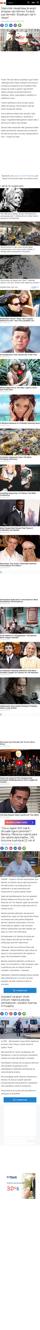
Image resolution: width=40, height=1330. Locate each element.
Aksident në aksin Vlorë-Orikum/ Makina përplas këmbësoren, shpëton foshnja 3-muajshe (19, 1001)
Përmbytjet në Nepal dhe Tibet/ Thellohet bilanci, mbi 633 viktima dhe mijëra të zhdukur (20, 281)
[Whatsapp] (19, 26)
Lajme (10, 2)
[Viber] (15, 26)
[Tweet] (6, 26)
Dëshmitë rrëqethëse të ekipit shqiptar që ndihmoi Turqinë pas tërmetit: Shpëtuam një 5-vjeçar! (19, 13)
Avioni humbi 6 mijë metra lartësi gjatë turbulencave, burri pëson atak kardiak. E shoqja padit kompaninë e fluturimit (18, 249)
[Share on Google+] (11, 849)
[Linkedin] (11, 26)
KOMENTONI (22, 990)
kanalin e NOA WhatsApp (24, 176)
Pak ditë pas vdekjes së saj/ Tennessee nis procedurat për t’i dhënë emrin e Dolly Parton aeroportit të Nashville (19, 216)
